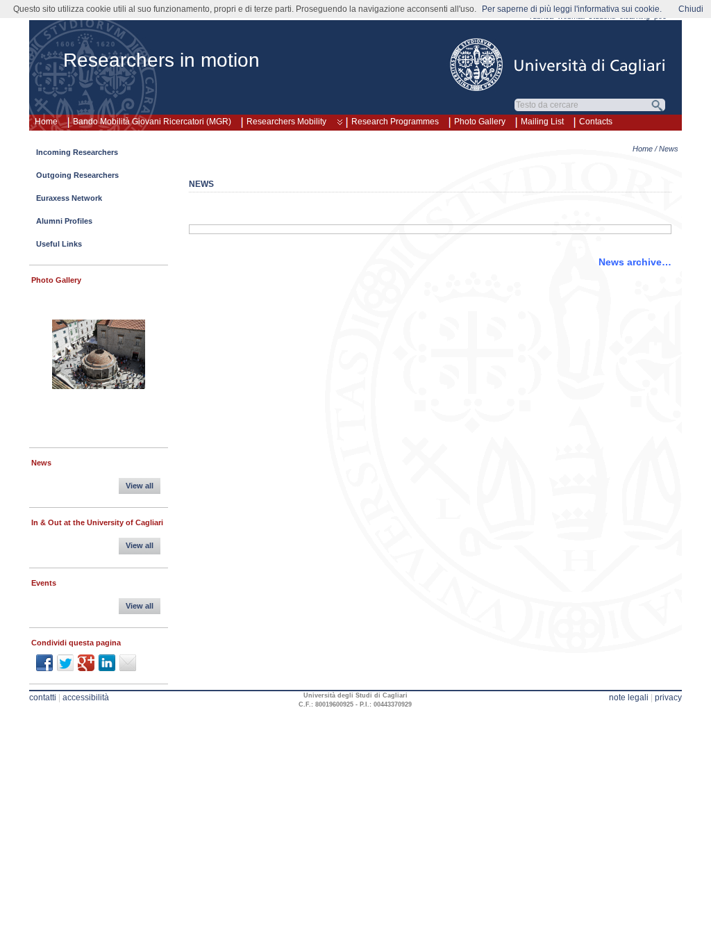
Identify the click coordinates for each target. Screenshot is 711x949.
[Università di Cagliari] (558, 64)
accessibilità (85, 697)
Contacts (595, 121)
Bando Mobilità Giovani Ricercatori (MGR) (152, 121)
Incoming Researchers (77, 152)
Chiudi (690, 9)
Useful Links (59, 244)
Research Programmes (395, 121)
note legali (629, 697)
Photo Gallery (479, 121)
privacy (668, 697)
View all (139, 485)
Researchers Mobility (286, 121)
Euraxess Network (69, 198)
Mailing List (542, 121)
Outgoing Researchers (77, 175)
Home (46, 121)
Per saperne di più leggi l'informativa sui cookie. (572, 9)
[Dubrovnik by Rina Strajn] (98, 356)
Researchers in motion (161, 60)
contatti (42, 697)
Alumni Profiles (64, 221)
